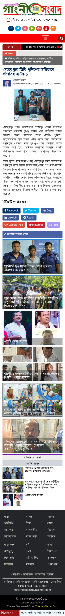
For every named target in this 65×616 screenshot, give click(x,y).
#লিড (18, 58)
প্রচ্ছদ (10, 53)
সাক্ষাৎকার (32, 536)
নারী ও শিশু (32, 558)
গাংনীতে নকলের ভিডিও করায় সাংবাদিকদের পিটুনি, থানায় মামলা (31, 376)
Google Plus (15, 225)
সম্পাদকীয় (31, 530)
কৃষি (50, 544)
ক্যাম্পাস (52, 558)
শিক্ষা (28, 523)
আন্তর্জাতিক (10, 536)
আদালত (8, 530)
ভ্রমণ (50, 523)
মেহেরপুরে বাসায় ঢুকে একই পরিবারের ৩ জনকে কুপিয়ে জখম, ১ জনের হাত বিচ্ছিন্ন (29, 411)
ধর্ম (27, 544)
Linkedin (12, 217)
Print (55, 225)
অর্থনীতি (8, 523)
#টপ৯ (11, 58)
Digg (49, 210)
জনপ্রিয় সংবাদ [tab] (32, 463)
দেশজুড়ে (9, 62)
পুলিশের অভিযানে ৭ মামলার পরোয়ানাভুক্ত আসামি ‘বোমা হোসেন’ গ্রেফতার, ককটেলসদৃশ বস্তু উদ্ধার (31, 445)
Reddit (30, 217)
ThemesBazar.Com (46, 606)
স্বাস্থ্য (6, 516)
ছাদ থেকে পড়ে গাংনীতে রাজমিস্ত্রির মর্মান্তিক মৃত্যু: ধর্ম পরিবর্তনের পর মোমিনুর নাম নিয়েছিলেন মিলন (31, 302)
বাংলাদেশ (37, 62)
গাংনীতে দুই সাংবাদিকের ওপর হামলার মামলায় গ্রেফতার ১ (28, 268)
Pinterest (37, 225)
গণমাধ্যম (41, 58)
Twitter (32, 210)
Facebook (12, 210)
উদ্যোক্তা (52, 551)
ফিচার (51, 516)
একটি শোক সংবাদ (15, 341)
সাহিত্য (29, 516)
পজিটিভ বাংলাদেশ (23, 62)
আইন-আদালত (29, 58)
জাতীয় (49, 58)
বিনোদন (52, 530)
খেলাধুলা (9, 558)
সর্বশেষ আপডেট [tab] (32, 457)
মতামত (47, 62)
